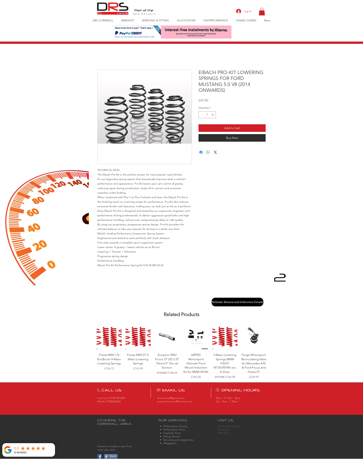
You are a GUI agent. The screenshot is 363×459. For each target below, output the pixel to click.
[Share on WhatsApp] (208, 152)
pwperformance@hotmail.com (174, 401)
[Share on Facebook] (201, 152)
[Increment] (213, 114)
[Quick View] (109, 337)
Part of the (143, 10)
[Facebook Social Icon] (99, 456)
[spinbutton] (207, 114)
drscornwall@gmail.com (171, 398)
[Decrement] (201, 114)
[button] (262, 11)
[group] (181, 352)
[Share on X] (215, 152)
